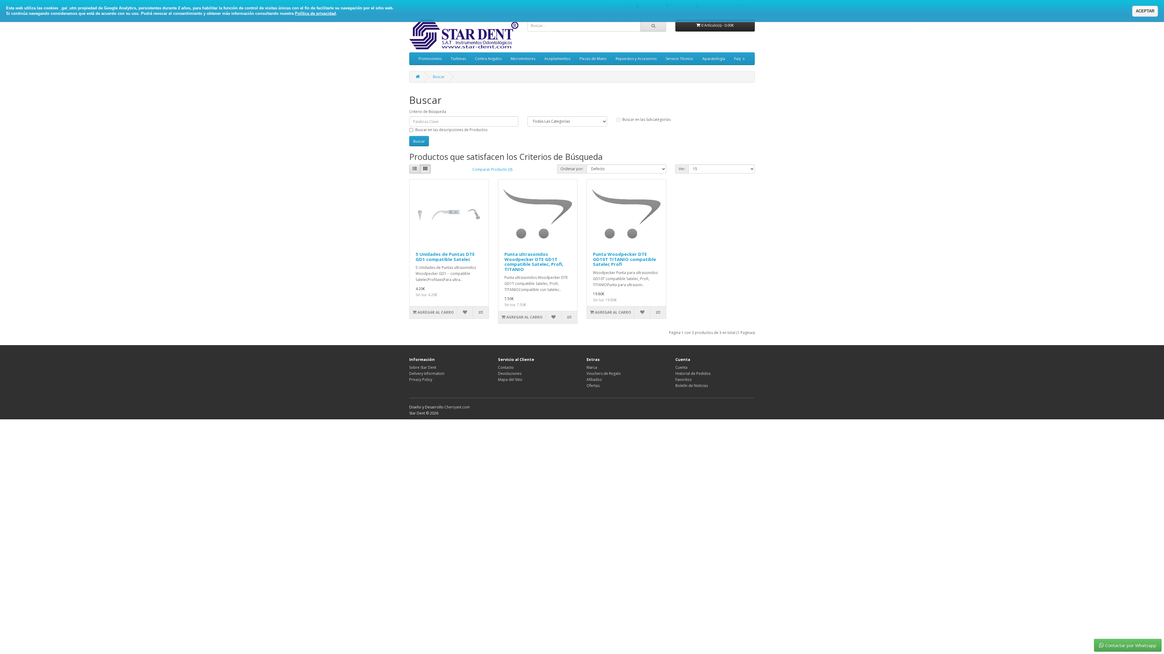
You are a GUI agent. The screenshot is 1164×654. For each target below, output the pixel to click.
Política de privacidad (315, 13)
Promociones (430, 58)
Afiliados (594, 379)
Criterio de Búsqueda (427, 111)
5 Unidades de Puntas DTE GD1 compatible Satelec (445, 256)
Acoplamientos (557, 58)
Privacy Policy (420, 379)
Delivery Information (426, 373)
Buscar (439, 76)
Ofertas (593, 385)
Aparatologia (713, 58)
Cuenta (681, 367)
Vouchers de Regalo (604, 373)
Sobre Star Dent (422, 367)
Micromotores (523, 58)
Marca (592, 367)
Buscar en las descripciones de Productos (451, 129)
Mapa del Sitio (510, 379)
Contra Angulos (488, 58)
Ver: (682, 168)
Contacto (506, 367)
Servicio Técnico (679, 58)
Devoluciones (509, 373)
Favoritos (683, 379)
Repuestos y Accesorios (636, 58)
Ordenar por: (572, 168)
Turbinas (458, 58)
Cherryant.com (457, 407)
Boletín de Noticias (691, 385)
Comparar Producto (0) (492, 169)
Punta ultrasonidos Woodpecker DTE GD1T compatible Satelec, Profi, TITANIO (533, 261)
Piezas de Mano (593, 58)
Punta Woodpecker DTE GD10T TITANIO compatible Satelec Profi (624, 259)
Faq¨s (739, 58)
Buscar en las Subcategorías (646, 119)
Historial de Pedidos (693, 373)
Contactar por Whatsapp (1130, 645)
